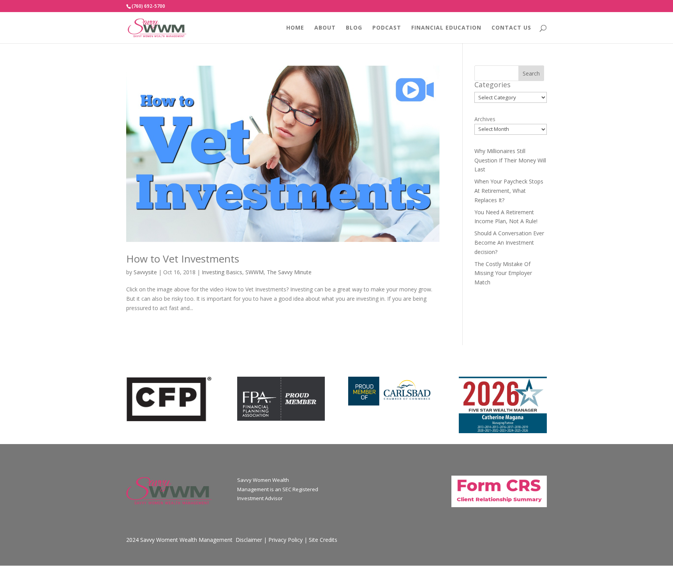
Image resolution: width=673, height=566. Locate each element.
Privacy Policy (285, 539)
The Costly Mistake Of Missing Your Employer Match (503, 273)
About (325, 28)
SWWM (254, 272)
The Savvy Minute (289, 272)
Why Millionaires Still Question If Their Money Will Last (510, 160)
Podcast (386, 28)
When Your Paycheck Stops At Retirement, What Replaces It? (508, 191)
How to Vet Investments (182, 259)
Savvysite (145, 272)
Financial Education (446, 28)
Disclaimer (249, 539)
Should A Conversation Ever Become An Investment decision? (509, 242)
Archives (484, 119)
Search (531, 73)
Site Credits (323, 539)
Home (295, 28)
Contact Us (511, 28)
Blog (354, 28)
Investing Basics (222, 272)
